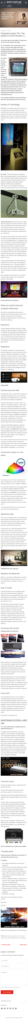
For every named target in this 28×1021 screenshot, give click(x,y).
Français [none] (4, 5)
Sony (17, 938)
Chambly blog (10, 935)
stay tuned (22, 937)
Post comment (7, 992)
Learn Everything (22, 938)
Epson (2, 937)
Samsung (3, 938)
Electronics (22, 935)
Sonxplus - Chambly (10, 938)
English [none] (9, 5)
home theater (17, 935)
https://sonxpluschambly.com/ (12, 937)
